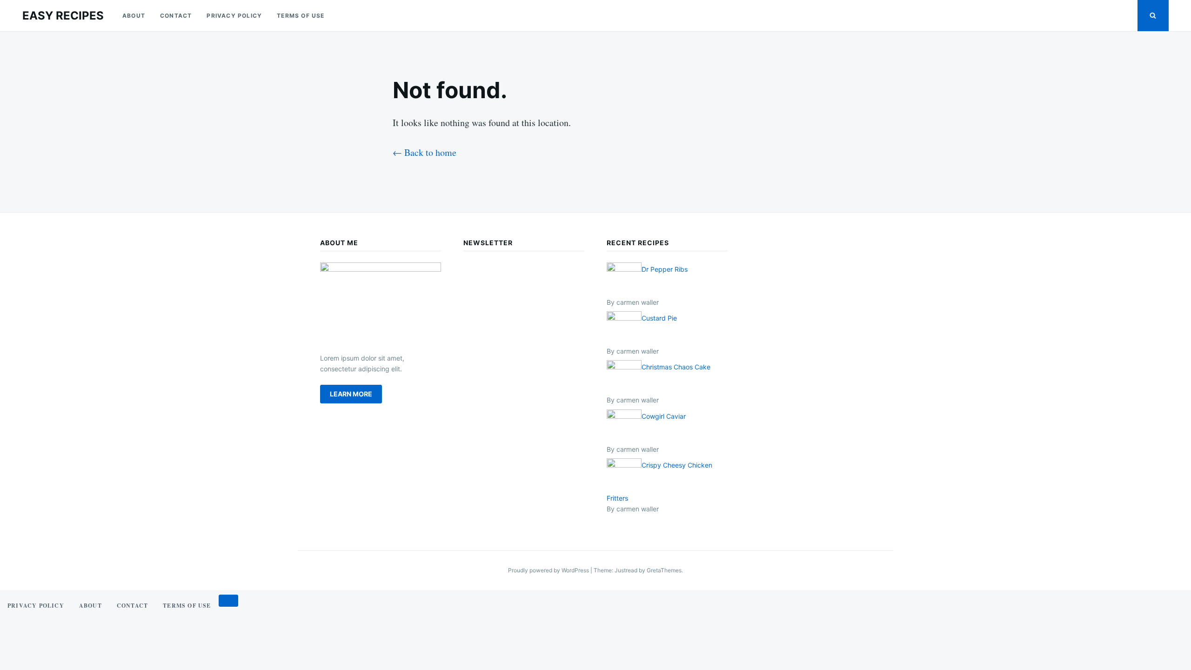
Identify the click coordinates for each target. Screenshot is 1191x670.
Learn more (351, 394)
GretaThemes (664, 570)
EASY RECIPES (63, 15)
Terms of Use (300, 15)
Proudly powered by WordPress (549, 570)
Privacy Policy (234, 15)
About (133, 15)
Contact (176, 15)
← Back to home (424, 152)
